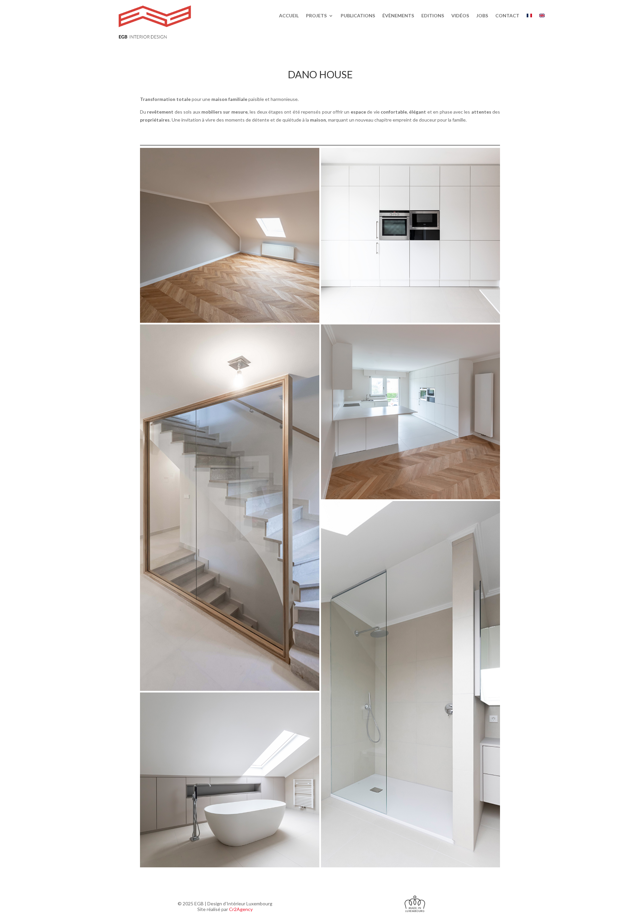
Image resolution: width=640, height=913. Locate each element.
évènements (398, 15)
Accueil (289, 15)
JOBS (482, 15)
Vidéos (460, 15)
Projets (316, 15)
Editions (432, 15)
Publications (358, 15)
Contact (507, 15)
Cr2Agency (241, 909)
